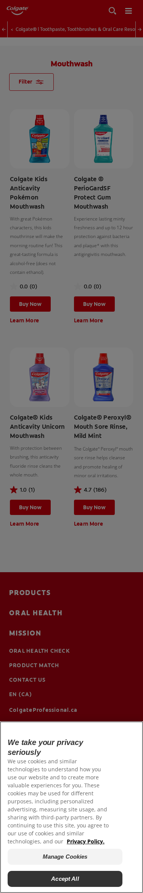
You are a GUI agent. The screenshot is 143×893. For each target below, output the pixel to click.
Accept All (65, 878)
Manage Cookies (65, 856)
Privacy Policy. (85, 841)
